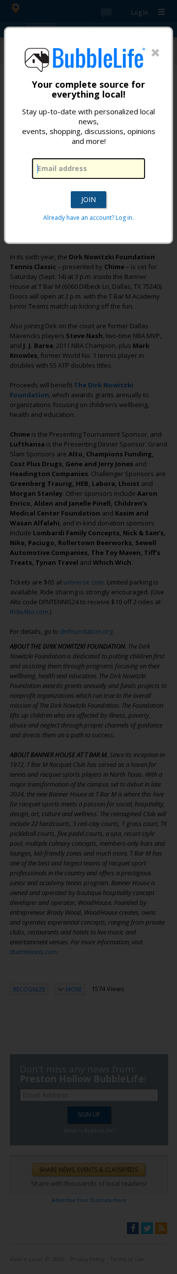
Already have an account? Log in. (88, 217)
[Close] (155, 53)
